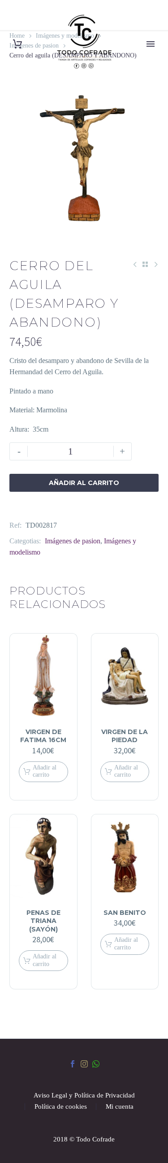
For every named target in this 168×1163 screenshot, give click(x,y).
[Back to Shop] (145, 264)
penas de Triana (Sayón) (43, 921)
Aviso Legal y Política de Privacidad (84, 1095)
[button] (43, 772)
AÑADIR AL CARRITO (84, 483)
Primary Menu (150, 44)
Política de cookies (60, 1106)
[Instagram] (84, 1063)
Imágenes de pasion (72, 541)
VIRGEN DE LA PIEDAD (124, 736)
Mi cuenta (120, 1106)
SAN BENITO (124, 913)
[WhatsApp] (95, 1063)
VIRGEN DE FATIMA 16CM (43, 736)
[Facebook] (72, 1063)
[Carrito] (17, 44)
